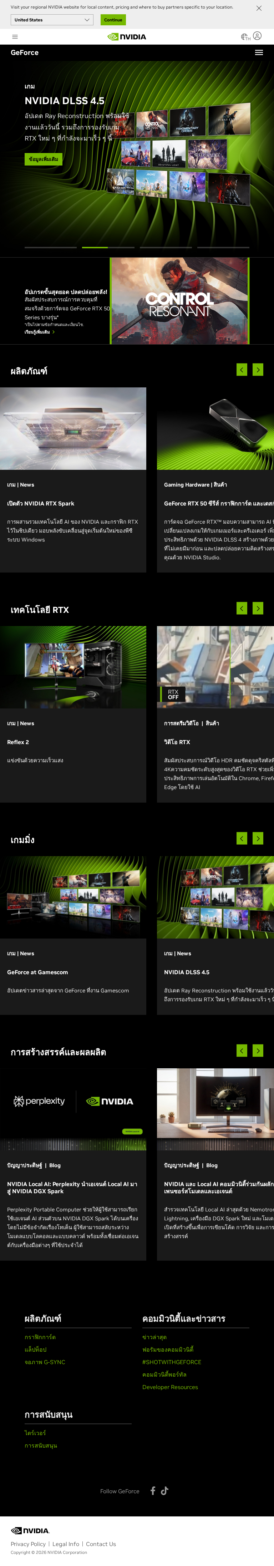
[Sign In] (258, 35)
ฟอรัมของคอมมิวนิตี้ (167, 1349)
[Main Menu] (15, 37)
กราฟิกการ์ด (40, 1337)
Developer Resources (170, 1386)
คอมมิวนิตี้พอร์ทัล (164, 1374)
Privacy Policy (28, 1543)
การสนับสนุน (41, 1445)
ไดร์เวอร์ (35, 1433)
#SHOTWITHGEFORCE (171, 1362)
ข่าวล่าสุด (154, 1337)
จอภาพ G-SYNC (45, 1362)
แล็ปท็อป (35, 1349)
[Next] (258, 369)
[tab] (51, 247)
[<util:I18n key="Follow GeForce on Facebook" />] (153, 1490)
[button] (244, 38)
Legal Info (65, 1543)
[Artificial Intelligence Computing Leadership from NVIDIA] (127, 37)
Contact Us (101, 1543)
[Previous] (242, 369)
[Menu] (259, 52)
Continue (113, 19)
